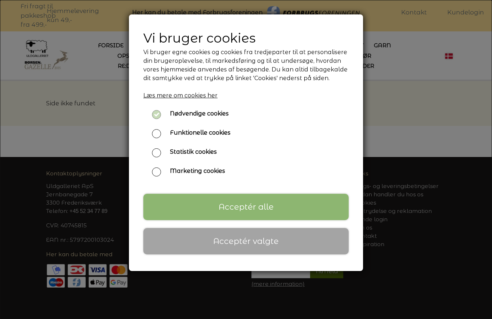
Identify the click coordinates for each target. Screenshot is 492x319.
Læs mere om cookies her (180, 95)
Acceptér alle (246, 207)
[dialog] (246, 159)
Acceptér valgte (246, 241)
